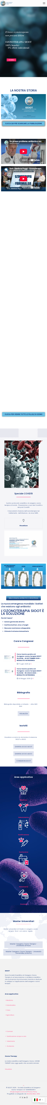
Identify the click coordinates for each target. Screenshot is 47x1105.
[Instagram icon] (27, 1097)
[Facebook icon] (20, 1097)
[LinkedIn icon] (24, 1097)
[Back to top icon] (23, 1085)
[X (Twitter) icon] (22, 1097)
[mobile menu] (44, 3)
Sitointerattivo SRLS (33, 1094)
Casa (8, 1010)
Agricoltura (10, 1015)
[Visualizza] (23, 520)
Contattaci (11, 60)
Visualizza (23, 526)
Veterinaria (11, 1041)
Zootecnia (10, 1046)
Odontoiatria (10, 1005)
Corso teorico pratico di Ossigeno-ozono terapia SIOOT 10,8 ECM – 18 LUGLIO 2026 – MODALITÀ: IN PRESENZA (29, 672)
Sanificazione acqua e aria (16, 1036)
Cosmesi (9, 1031)
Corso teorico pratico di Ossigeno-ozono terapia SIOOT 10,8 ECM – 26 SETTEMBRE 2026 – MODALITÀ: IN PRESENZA (29, 657)
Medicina (9, 1000)
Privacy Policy (32, 1092)
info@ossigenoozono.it (18, 1092)
